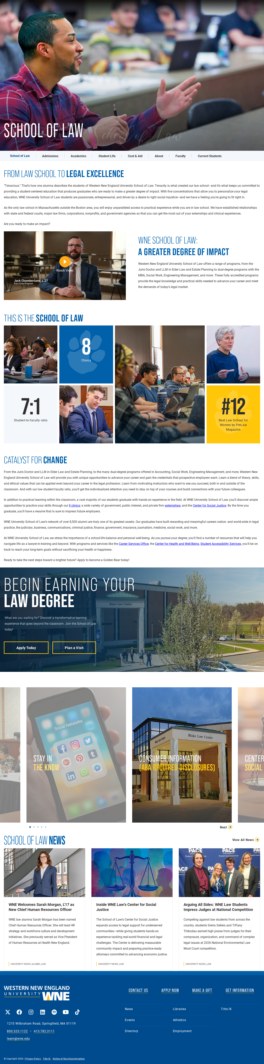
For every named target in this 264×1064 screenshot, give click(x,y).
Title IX (226, 1009)
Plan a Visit (74, 647)
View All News (243, 840)
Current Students (209, 156)
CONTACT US (138, 990)
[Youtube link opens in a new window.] (66, 1009)
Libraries (179, 1009)
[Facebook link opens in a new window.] (19, 1009)
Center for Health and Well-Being (177, 544)
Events (130, 1020)
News (129, 1009)
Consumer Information (170, 765)
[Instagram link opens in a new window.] (31, 1009)
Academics (78, 156)
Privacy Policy (33, 1058)
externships (173, 505)
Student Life (107, 156)
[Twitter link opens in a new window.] (8, 1009)
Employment (182, 1031)
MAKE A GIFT (202, 990)
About (159, 156)
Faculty (180, 156)
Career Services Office (134, 544)
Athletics (179, 1020)
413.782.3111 (44, 1031)
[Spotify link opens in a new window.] (54, 1009)
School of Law (20, 156)
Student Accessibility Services (220, 544)
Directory (131, 1031)
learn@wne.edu (18, 1038)
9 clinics (74, 505)
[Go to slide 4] (42, 827)
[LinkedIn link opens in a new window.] (42, 1009)
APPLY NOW (170, 990)
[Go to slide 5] (46, 827)
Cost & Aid (135, 156)
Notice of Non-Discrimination (69, 1058)
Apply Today (26, 647)
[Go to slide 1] (31, 827)
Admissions (50, 156)
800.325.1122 (17, 1031)
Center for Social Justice (209, 505)
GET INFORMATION (240, 990)
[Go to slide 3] (39, 827)
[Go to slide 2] (35, 827)
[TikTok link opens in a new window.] (77, 1009)
